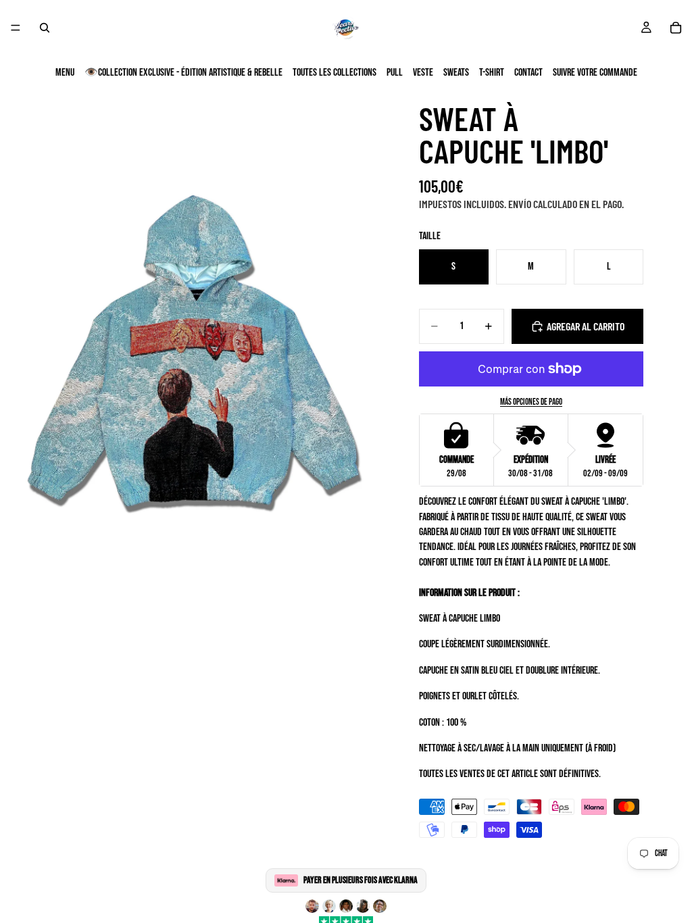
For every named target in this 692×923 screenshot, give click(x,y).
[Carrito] (676, 28)
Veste (423, 72)
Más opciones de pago (531, 402)
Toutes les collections (334, 72)
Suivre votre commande (595, 72)
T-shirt (491, 72)
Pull (395, 72)
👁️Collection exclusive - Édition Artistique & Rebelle (183, 72)
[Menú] (15, 27)
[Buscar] (44, 28)
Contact (528, 72)
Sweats (456, 72)
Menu (64, 72)
